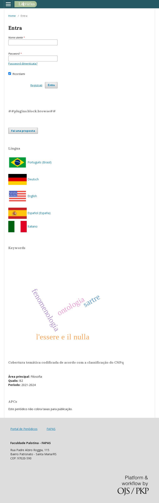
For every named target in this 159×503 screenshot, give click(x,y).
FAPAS (51, 429)
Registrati (36, 85)
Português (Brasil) (39, 162)
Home (12, 16)
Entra (51, 85)
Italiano (32, 226)
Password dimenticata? (22, 63)
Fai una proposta (23, 131)
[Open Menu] (8, 4)
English (32, 196)
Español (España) (39, 213)
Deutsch (33, 179)
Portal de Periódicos (23, 429)
